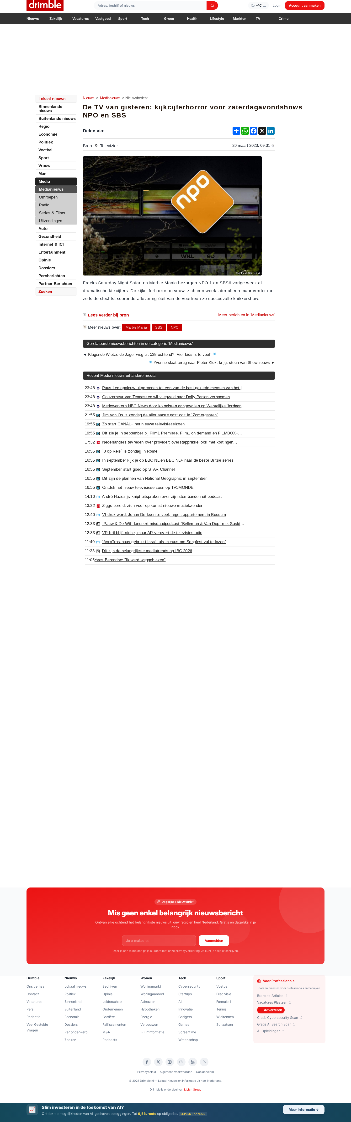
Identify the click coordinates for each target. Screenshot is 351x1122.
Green (169, 18)
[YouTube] (181, 1062)
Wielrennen (225, 1017)
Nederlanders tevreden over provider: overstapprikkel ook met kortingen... (169, 442)
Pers (30, 1009)
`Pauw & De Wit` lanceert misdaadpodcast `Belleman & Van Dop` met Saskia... (174, 523)
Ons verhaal (36, 986)
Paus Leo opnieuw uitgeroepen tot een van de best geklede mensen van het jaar (174, 388)
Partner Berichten (55, 284)
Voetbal (45, 150)
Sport (122, 18)
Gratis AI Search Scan (274, 1024)
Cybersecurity (189, 986)
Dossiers (46, 268)
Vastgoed (103, 18)
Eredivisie (223, 994)
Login (277, 5)
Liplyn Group (192, 1089)
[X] (158, 1062)
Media (44, 181)
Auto (43, 229)
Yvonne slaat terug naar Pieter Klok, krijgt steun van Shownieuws (213, 362)
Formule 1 (223, 1002)
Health (192, 18)
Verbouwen (149, 1024)
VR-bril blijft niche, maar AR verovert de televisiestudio (152, 532)
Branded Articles (270, 996)
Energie (146, 1017)
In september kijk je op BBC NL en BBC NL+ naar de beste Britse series (168, 460)
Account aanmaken (305, 5)
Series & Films (52, 213)
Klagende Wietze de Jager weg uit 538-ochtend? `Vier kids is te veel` (150, 354)
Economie (47, 134)
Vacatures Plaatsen (272, 1002)
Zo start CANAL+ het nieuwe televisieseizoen (143, 424)
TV (258, 18)
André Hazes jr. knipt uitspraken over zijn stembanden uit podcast (162, 496)
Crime (283, 18)
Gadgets (185, 1017)
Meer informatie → (304, 1109)
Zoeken (45, 292)
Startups (185, 994)
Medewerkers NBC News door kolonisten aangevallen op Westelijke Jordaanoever (177, 406)
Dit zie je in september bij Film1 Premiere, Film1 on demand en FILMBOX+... (172, 433)
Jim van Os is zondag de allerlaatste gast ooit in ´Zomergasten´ (160, 415)
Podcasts (109, 1040)
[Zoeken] (212, 5)
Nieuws (33, 18)
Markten (239, 18)
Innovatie (185, 1009)
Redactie (33, 1017)
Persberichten (51, 276)
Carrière (108, 1017)
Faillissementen (114, 1024)
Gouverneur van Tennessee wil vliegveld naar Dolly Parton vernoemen (166, 397)
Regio (43, 126)
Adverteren (273, 1010)
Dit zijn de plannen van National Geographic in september (154, 478)
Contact (33, 994)
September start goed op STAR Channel (138, 469)
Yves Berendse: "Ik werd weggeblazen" (130, 560)
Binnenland (73, 1002)
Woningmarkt (150, 986)
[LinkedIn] (192, 1062)
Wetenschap (188, 1040)
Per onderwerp (76, 1032)
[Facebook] (147, 1062)
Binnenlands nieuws (50, 109)
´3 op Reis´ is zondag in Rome (130, 451)
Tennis (221, 1009)
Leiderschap (112, 1002)
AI (180, 1002)
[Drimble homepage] (45, 5)
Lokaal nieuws (51, 99)
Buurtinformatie (152, 1032)
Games (183, 1024)
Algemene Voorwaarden (176, 1072)
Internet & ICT (51, 244)
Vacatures (80, 18)
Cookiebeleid (205, 1072)
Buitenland (72, 1009)
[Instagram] (169, 1062)
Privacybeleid (146, 1072)
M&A (106, 1032)
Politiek (45, 142)
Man (42, 174)
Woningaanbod (152, 994)
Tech (145, 18)
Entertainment (51, 252)
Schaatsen (224, 1024)
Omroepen (48, 197)
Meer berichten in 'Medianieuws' (246, 315)
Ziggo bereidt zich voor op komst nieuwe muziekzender (152, 505)
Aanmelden (214, 940)
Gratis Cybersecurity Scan (277, 1017)
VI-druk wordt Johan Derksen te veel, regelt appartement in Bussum (164, 514)
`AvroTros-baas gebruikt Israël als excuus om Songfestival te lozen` (164, 542)
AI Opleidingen (268, 1031)
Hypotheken (150, 1009)
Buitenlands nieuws (57, 119)
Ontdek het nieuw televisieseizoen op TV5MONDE (147, 487)
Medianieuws (110, 98)
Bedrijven (109, 986)
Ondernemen (112, 1009)
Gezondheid (49, 237)
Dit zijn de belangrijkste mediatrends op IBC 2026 (147, 551)
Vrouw (44, 166)
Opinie (44, 260)
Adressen (147, 1002)
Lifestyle (217, 18)
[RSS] (204, 1062)
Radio (44, 205)
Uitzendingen (50, 221)
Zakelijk (55, 18)
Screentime (187, 1032)
